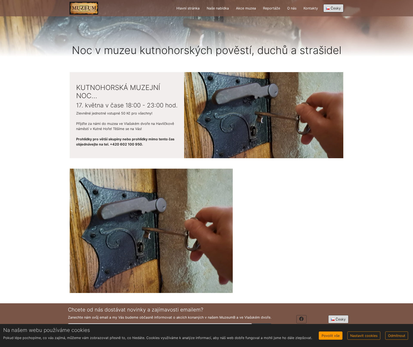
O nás (291, 8)
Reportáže (271, 8)
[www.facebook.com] (301, 319)
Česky (335, 8)
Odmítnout (396, 335)
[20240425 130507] (151, 230)
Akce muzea (246, 8)
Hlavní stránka (188, 8)
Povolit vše (331, 335)
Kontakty (311, 8)
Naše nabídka (218, 8)
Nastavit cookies (364, 335)
